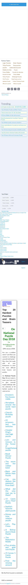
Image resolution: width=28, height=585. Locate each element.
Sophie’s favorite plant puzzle (10, 508)
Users (1, 257)
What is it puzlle (17, 83)
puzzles (5, 67)
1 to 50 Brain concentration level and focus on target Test (13, 212)
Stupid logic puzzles (16, 79)
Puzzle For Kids (7, 74)
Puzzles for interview (18, 72)
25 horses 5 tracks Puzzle (10, 555)
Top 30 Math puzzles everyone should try (11, 122)
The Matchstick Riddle (10, 539)
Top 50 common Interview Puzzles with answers (13, 132)
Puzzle (16, 70)
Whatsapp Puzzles (17, 76)
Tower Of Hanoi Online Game (6, 256)
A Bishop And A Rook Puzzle (10, 532)
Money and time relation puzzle (10, 517)
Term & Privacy (5, 94)
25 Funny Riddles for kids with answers (10, 115)
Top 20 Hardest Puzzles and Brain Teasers (11, 109)
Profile (1, 238)
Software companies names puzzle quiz (9, 252)
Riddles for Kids (7, 70)
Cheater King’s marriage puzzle (9, 433)
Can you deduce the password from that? (10, 482)
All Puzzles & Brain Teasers (6, 214)
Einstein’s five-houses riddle (10, 397)
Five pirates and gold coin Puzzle (10, 547)
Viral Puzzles (6, 79)
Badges (1, 217)
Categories (2, 222)
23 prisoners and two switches (10, 423)
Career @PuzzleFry (4, 221)
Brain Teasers (17, 63)
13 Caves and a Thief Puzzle (10, 501)
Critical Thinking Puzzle (18, 81)
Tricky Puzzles (7, 65)
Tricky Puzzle (6, 76)
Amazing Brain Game (4, 215)
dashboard (2, 224)
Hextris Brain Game (4, 228)
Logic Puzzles (7, 63)
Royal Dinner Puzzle (8, 456)
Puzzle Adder (3, 240)
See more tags (5, 211)
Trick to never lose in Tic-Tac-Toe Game (11, 112)
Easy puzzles (17, 65)
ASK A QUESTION (14, 4)
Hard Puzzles (5, 302)
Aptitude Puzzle (6, 81)
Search (1, 246)
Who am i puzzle (7, 83)
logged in (8, 583)
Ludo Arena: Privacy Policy (6, 244)
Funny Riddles (6, 72)
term (1, 253)
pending (2, 236)
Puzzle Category (3, 241)
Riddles (4, 305)
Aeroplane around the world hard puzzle (10, 405)
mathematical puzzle (15, 67)
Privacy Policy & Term (5, 237)
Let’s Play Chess (10, 525)
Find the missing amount (10, 563)
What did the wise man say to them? (10, 492)
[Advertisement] (7, 33)
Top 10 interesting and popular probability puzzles (13, 129)
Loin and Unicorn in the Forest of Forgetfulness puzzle (11, 445)
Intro (1, 230)
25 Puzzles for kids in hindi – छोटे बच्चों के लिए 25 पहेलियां (13, 107)
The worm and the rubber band (10, 464)
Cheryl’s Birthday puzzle (9, 414)
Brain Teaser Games (4, 220)
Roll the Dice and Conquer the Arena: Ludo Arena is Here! (13, 243)
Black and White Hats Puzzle (10, 473)
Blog (1, 218)
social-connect (3, 247)
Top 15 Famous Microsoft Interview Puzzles (12, 135)
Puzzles (9, 303)
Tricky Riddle (16, 74)
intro (1, 231)
